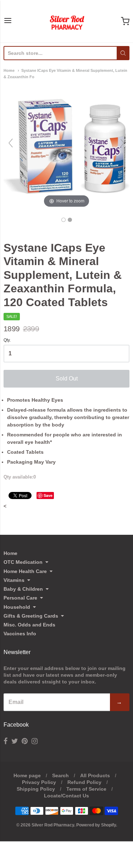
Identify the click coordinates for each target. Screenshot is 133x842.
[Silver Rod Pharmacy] (66, 21)
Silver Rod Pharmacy (53, 825)
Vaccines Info (20, 633)
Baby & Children (23, 589)
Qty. (7, 340)
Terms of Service (86, 789)
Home (9, 70)
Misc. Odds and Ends (29, 625)
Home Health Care (25, 571)
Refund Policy (84, 782)
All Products (95, 775)
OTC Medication (23, 562)
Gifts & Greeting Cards (31, 616)
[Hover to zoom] (66, 146)
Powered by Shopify (96, 825)
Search (60, 775)
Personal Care (20, 598)
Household (17, 607)
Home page (27, 775)
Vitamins (14, 580)
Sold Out (67, 379)
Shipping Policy (36, 789)
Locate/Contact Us (66, 795)
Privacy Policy (39, 782)
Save (48, 495)
